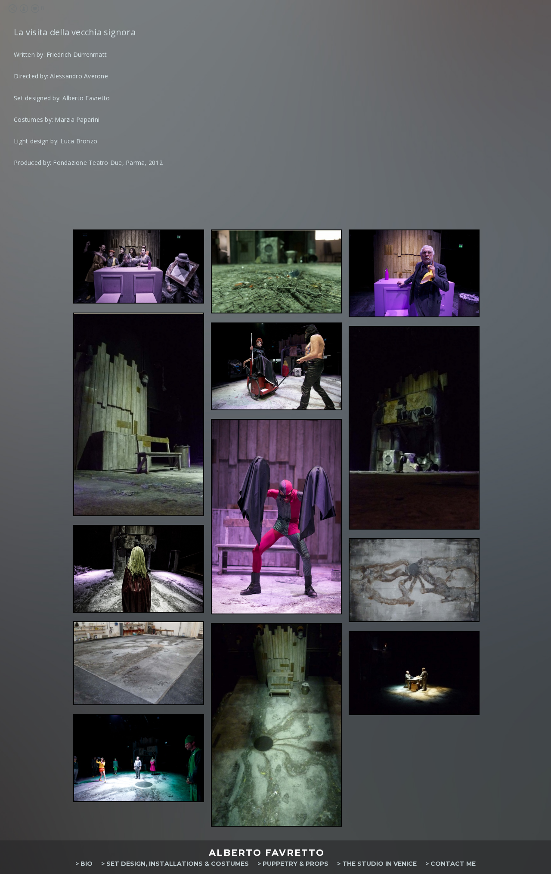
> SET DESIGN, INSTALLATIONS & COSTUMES (175, 864)
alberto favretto (267, 852)
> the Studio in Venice (377, 864)
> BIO (84, 864)
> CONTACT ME (450, 864)
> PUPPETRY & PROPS (292, 864)
